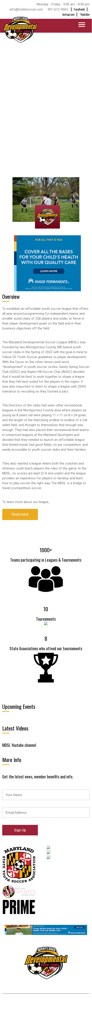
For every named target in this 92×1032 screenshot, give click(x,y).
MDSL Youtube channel (19, 745)
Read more (20, 514)
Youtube (85, 14)
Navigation (55, 26)
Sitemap (61, 1005)
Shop (82, 987)
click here (57, 502)
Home (10, 987)
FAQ (71, 1005)
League (42, 987)
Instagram (68, 14)
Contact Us (63, 987)
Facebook (79, 9)
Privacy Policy (43, 1005)
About (26, 987)
